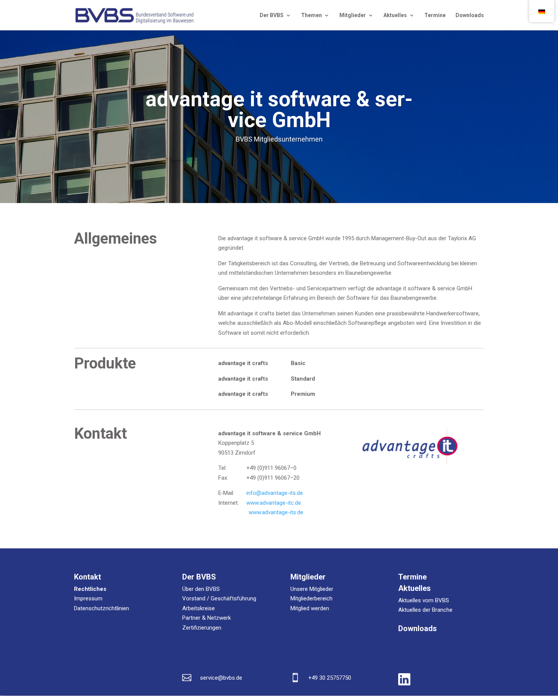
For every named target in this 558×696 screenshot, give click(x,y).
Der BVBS (272, 15)
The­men (311, 15)
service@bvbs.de (221, 677)
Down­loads (470, 15)
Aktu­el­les (395, 15)
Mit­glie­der (352, 15)
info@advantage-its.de (274, 493)
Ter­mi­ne (435, 15)
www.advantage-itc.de (273, 502)
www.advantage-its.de (276, 512)
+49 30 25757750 (329, 677)
